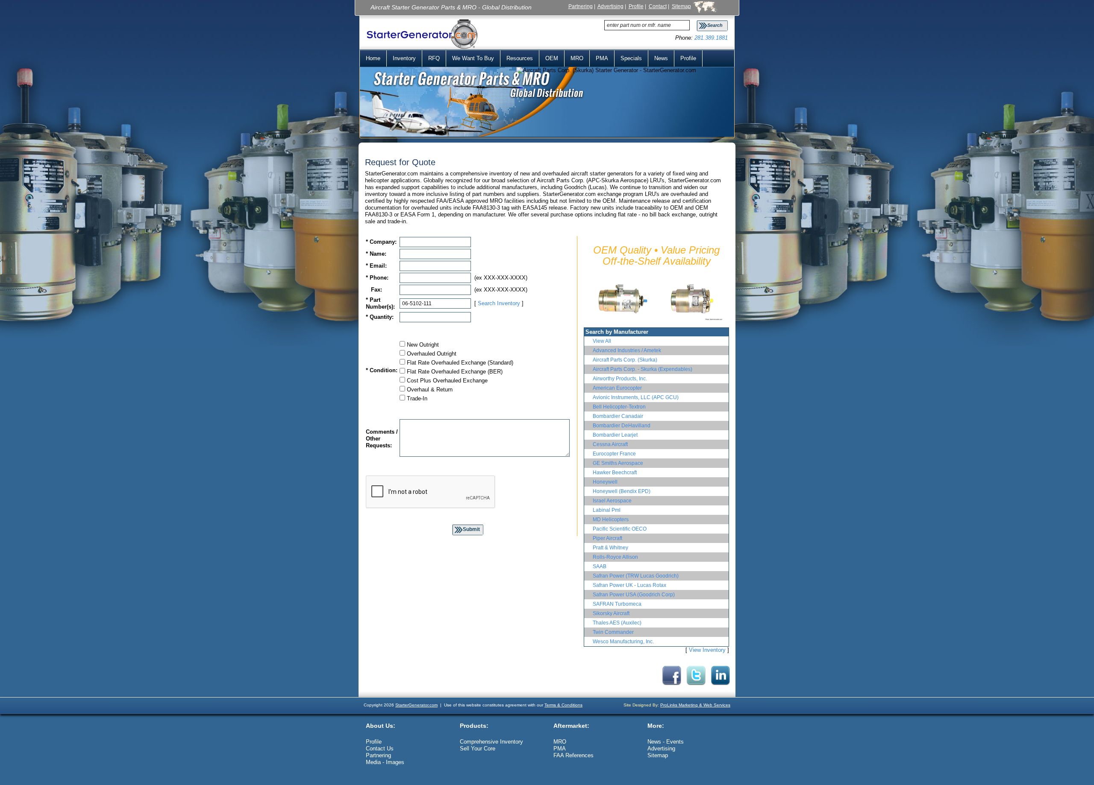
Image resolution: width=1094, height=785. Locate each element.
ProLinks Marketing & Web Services (695, 705)
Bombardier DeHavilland (621, 426)
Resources (519, 58)
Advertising (610, 6)
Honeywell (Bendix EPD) (621, 491)
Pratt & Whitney (610, 548)
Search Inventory (499, 303)
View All (602, 341)
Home (373, 58)
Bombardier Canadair (618, 416)
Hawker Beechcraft (615, 473)
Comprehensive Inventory (491, 741)
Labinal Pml (607, 510)
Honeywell (605, 482)
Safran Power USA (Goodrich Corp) (634, 595)
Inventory (404, 58)
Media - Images (385, 762)
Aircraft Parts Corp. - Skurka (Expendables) (642, 369)
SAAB (599, 566)
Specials (631, 58)
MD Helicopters (611, 519)
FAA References (573, 755)
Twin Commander (613, 632)
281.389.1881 (711, 38)
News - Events (665, 741)
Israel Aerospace (612, 501)
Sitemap (681, 6)
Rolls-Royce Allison (615, 557)
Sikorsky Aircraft (611, 613)
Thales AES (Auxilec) (617, 623)
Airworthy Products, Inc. (620, 379)
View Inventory (707, 650)
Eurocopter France (614, 454)
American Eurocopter (617, 388)
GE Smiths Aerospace (618, 463)
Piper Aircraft (607, 538)
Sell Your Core (477, 748)
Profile (636, 6)
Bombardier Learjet (615, 435)
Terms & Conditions (563, 705)
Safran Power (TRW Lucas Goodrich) (636, 576)
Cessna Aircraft (610, 444)
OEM (551, 58)
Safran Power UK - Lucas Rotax (629, 585)
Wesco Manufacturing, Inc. (623, 642)
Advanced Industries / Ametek (627, 350)
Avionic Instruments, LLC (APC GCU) (636, 397)
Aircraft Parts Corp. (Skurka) (625, 360)
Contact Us (380, 748)
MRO (577, 58)
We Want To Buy (473, 58)
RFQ (434, 58)
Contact (658, 6)
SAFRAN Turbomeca (617, 604)
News (661, 58)
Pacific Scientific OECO (620, 529)
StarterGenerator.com (416, 705)
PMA (602, 58)
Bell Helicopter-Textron (619, 407)
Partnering (580, 6)
